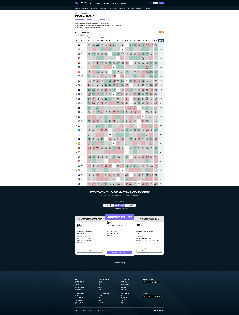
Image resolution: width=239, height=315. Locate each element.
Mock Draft (77, 8)
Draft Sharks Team (80, 19)
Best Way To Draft (79, 282)
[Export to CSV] (163, 32)
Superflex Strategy (125, 284)
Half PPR (100, 282)
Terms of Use (96, 310)
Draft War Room (85, 8)
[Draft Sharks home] (80, 3)
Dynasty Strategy (124, 282)
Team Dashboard (94, 8)
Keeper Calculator (139, 8)
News (91, 3)
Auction (99, 289)
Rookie (99, 300)
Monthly (108, 205)
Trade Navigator (122, 8)
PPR (99, 284)
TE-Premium (101, 302)
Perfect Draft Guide (79, 281)
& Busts (81, 286)
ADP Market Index (79, 297)
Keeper (99, 303)
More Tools (148, 8)
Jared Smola (102, 19)
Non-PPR (100, 281)
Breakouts (77, 286)
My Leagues (123, 3)
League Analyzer (103, 8)
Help (122, 300)
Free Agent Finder (112, 8)
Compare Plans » (119, 262)
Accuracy (123, 299)
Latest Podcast (78, 289)
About (122, 295)
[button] (89, 238)
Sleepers (77, 284)
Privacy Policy (83, 310)
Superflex (100, 286)
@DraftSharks (89, 19)
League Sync (123, 289)
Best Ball (100, 287)
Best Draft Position (79, 287)
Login (155, 3)
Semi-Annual (119, 205)
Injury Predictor (131, 8)
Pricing (122, 302)
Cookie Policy (104, 310)
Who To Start (78, 303)
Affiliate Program (124, 297)
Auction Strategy (124, 287)
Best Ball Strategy (125, 286)
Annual (130, 205)
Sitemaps (90, 310)
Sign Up (162, 3)
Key (161, 32)
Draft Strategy (124, 281)
